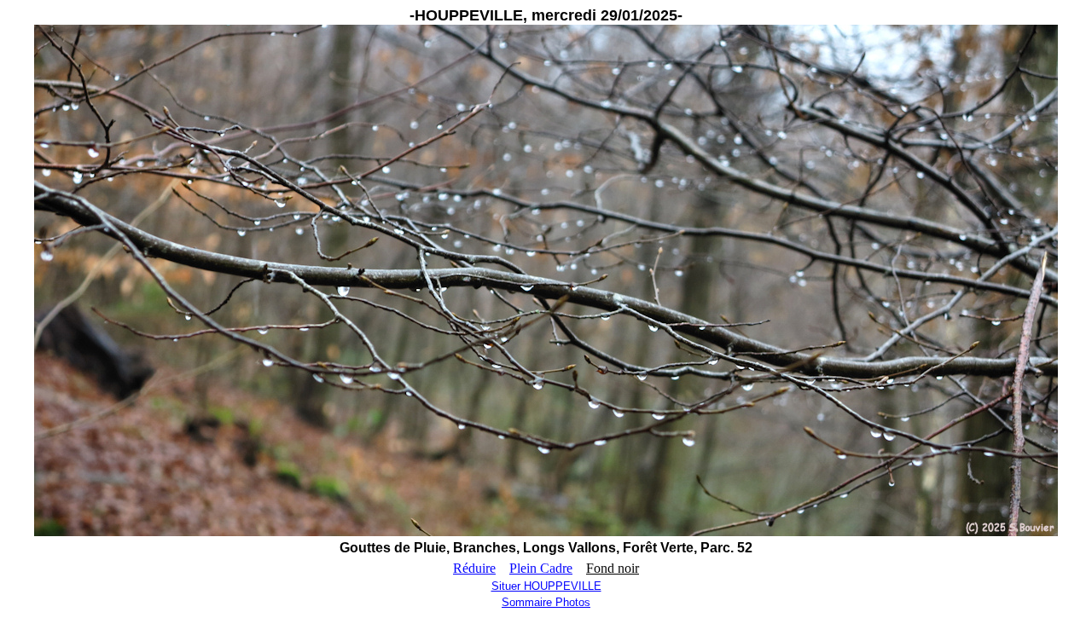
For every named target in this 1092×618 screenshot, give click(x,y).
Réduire (474, 568)
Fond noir (612, 568)
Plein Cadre (540, 568)
